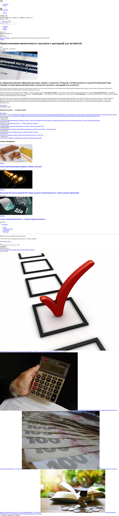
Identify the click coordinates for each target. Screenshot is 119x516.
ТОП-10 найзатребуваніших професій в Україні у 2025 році (21, 166)
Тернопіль (32, 249)
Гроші (4, 5)
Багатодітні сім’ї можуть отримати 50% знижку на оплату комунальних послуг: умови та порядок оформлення (39, 193)
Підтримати (3, 113)
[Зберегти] (4, 51)
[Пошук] (6, 16)
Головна (2, 38)
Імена (4, 227)
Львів (18, 249)
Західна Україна (4, 249)
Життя (5, 12)
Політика (5, 4)
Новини (8, 38)
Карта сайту (6, 230)
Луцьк (22, 249)
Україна (26, 249)
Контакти (5, 231)
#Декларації (3, 105)
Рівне (10, 249)
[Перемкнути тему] (2, 16)
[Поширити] (1, 51)
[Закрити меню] (9, 21)
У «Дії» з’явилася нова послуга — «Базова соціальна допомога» (22, 219)
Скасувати (3, 246)
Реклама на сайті (7, 229)
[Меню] (1, 1)
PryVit (9, 241)
